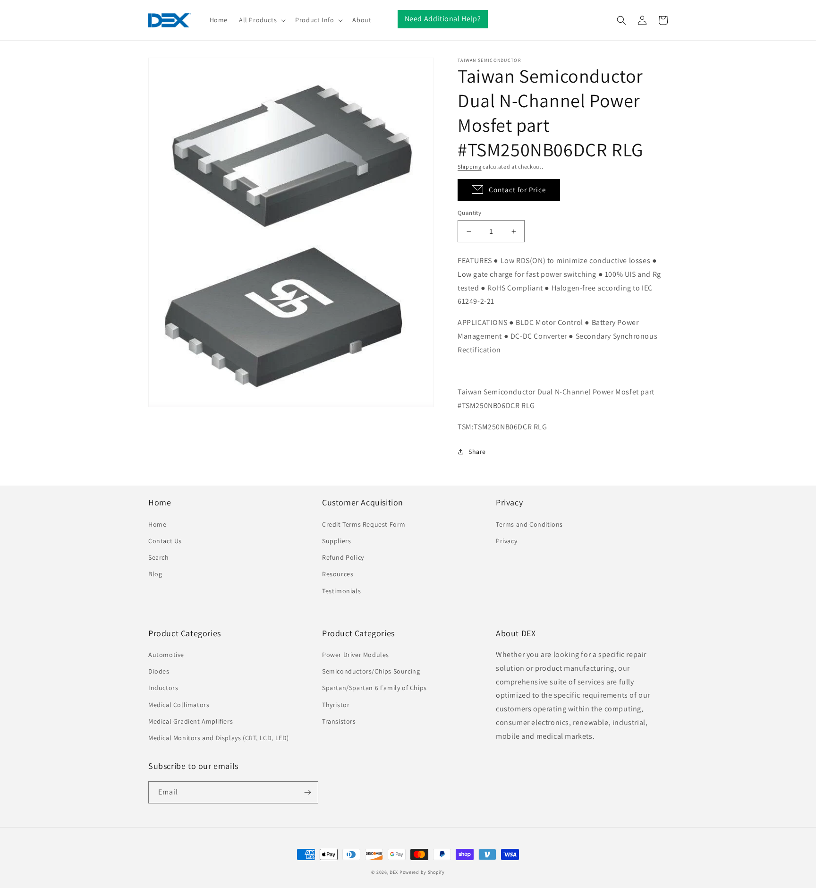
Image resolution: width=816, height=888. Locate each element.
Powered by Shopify (422, 872)
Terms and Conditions (529, 524)
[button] (261, 20)
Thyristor (335, 704)
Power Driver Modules (355, 654)
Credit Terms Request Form (364, 524)
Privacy (506, 541)
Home (157, 524)
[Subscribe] (307, 792)
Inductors (163, 687)
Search (158, 557)
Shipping (470, 166)
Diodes (159, 671)
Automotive (166, 654)
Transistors (339, 721)
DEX (394, 872)
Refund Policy (343, 557)
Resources (337, 574)
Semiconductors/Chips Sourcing (371, 671)
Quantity (469, 213)
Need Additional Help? (443, 19)
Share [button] (477, 451)
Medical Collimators (178, 704)
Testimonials (341, 591)
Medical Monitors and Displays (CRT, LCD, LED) (218, 738)
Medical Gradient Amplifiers (190, 721)
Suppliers (336, 541)
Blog (155, 574)
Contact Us (165, 541)
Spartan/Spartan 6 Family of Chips (374, 687)
